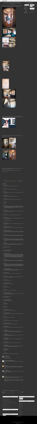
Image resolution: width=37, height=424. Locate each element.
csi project (20, 408)
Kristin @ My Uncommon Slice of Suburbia (8, 360)
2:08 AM (10, 309)
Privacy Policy (23, 422)
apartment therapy (20, 402)
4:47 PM (9, 370)
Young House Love (27, 12)
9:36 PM (10, 296)
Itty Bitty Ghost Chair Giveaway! (5, 405)
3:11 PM (9, 253)
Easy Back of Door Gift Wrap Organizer (6, 404)
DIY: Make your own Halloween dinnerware (7, 400)
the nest (19, 413)
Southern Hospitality (26, 10)
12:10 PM (6, 234)
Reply (4, 186)
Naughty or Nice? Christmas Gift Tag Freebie (7, 407)
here (13, 117)
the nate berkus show (21, 412)
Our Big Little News (4, 403)
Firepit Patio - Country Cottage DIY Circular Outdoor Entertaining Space (9, 402)
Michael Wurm (5, 272)
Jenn (4, 191)
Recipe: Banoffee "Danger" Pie (5, 398)
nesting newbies (20, 411)
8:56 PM (6, 289)
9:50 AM (8, 195)
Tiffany (5, 210)
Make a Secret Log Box (5, 406)
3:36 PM (6, 259)
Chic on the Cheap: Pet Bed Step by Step (6, 401)
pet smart (5, 350)
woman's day (20, 415)
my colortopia (20, 410)
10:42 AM (7, 217)
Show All (28, 13)
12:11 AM (7, 306)
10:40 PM (7, 365)
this (6, 137)
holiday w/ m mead (20, 404)
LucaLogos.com (19, 423)
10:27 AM (6, 205)
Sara (4, 263)
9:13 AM (8, 326)
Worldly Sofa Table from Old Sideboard (6, 399)
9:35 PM (14, 360)
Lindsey (5, 365)
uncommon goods (20, 414)
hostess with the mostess (21, 406)
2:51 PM (6, 316)
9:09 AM (6, 188)
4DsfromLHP (5, 195)
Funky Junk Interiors (26, 6)
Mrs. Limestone (6, 326)
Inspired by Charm (27, 9)
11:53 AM (11, 230)
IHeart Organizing (6, 370)
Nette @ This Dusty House (7, 226)
